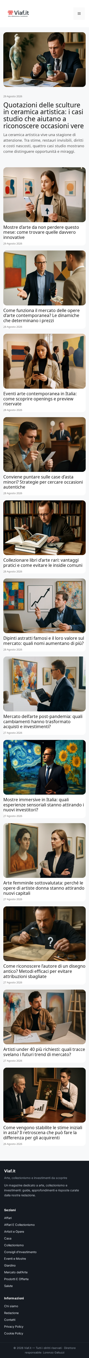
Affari (8, 1218)
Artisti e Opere (14, 1231)
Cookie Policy (13, 1333)
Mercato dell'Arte (16, 1272)
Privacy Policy (13, 1326)
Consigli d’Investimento (20, 1252)
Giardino (10, 1265)
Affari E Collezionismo (19, 1225)
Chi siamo (11, 1306)
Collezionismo (14, 1245)
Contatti (9, 1320)
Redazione (11, 1313)
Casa (7, 1238)
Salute (8, 1286)
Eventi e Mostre (15, 1259)
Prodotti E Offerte (16, 1279)
